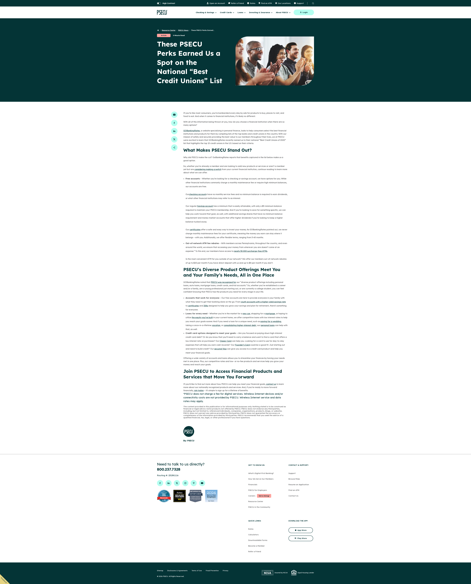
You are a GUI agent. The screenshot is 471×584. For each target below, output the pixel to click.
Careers (251, 496)
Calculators (253, 534)
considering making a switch (207, 169)
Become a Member (256, 546)
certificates (195, 229)
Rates (250, 529)
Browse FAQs (294, 479)
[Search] (312, 3)
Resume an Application (298, 484)
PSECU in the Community (259, 507)
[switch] (166, 3)
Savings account (205, 206)
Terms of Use (197, 571)
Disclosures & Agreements (177, 571)
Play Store (302, 538)
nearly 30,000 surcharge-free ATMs (250, 251)
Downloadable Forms (257, 540)
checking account (197, 194)
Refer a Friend (254, 551)
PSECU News (183, 30)
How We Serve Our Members (260, 479)
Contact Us (293, 496)
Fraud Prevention (212, 571)
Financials (252, 484)
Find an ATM (293, 490)
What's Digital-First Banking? (261, 473)
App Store (302, 530)
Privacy (225, 571)
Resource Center (169, 30)
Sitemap (160, 571)
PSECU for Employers (257, 490)
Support (292, 473)
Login (305, 12)
